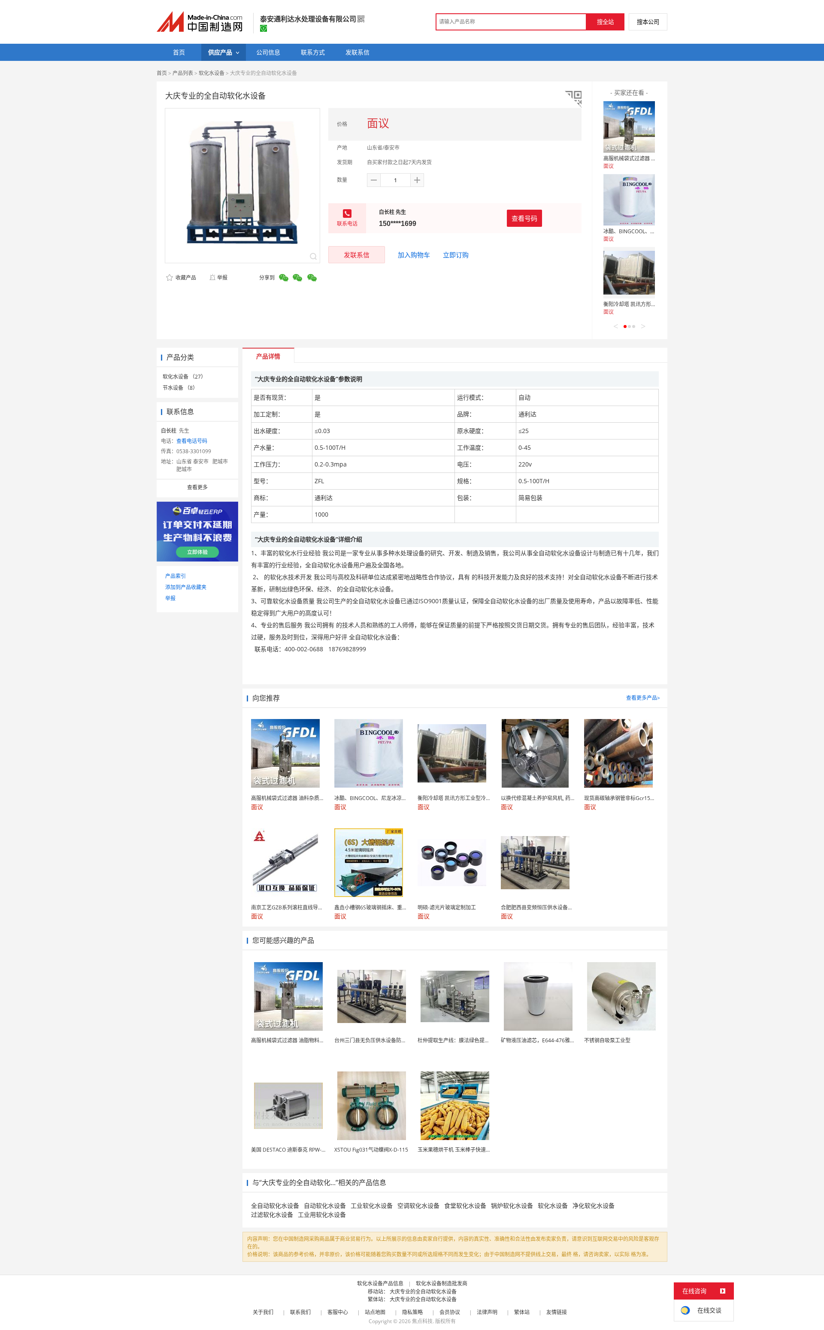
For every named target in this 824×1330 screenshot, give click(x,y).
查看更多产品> (643, 697)
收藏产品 (185, 277)
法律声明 (487, 1312)
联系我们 (300, 1312)
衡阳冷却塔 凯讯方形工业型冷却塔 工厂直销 (653, 304)
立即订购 (456, 254)
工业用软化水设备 (322, 1214)
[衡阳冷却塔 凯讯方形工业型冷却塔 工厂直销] (629, 272)
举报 (222, 277)
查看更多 (197, 487)
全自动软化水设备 (275, 1205)
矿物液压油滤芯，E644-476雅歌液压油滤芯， (553, 1040)
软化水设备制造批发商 (441, 1283)
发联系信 (357, 254)
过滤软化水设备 (272, 1214)
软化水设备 (211, 73)
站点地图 (375, 1312)
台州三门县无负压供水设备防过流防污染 (380, 1040)
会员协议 (449, 1312)
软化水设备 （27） (184, 376)
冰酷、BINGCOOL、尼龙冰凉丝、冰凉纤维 (652, 231)
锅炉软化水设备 (512, 1205)
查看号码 (524, 218)
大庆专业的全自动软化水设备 (423, 1291)
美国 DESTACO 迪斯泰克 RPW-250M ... (295, 1149)
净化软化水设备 (594, 1205)
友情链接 (556, 1312)
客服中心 (337, 1312)
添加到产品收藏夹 (185, 587)
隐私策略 (412, 1312)
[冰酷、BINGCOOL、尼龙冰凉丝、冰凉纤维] (629, 200)
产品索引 (175, 576)
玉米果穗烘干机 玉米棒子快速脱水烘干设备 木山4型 (477, 1149)
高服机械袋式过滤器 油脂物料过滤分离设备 (300, 1040)
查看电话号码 (191, 441)
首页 (162, 73)
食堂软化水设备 (465, 1205)
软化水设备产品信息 (380, 1283)
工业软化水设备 (372, 1205)
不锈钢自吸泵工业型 (607, 1040)
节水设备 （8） (180, 387)
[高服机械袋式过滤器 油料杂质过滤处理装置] (629, 127)
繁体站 (522, 1312)
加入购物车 (414, 254)
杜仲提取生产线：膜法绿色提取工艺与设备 (466, 1040)
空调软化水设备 (418, 1205)
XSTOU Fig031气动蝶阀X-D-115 (371, 1149)
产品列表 (183, 73)
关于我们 (263, 1312)
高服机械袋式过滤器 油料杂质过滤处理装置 (653, 158)
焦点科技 (422, 1321)
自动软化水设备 (325, 1205)
